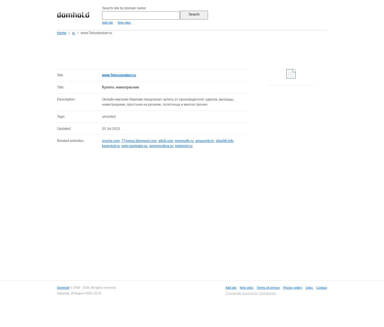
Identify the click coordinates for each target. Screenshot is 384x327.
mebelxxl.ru (184, 146)
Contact (321, 287)
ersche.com (111, 141)
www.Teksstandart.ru (119, 75)
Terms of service (268, 287)
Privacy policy (292, 287)
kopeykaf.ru (111, 146)
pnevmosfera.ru (161, 146)
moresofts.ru (184, 141)
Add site (107, 22)
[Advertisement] (202, 51)
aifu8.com (165, 141)
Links (309, 287)
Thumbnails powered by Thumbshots (250, 293)
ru (73, 33)
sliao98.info (224, 141)
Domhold (63, 287)
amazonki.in (204, 141)
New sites (124, 22)
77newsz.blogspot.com (139, 141)
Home (61, 33)
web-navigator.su (134, 146)
